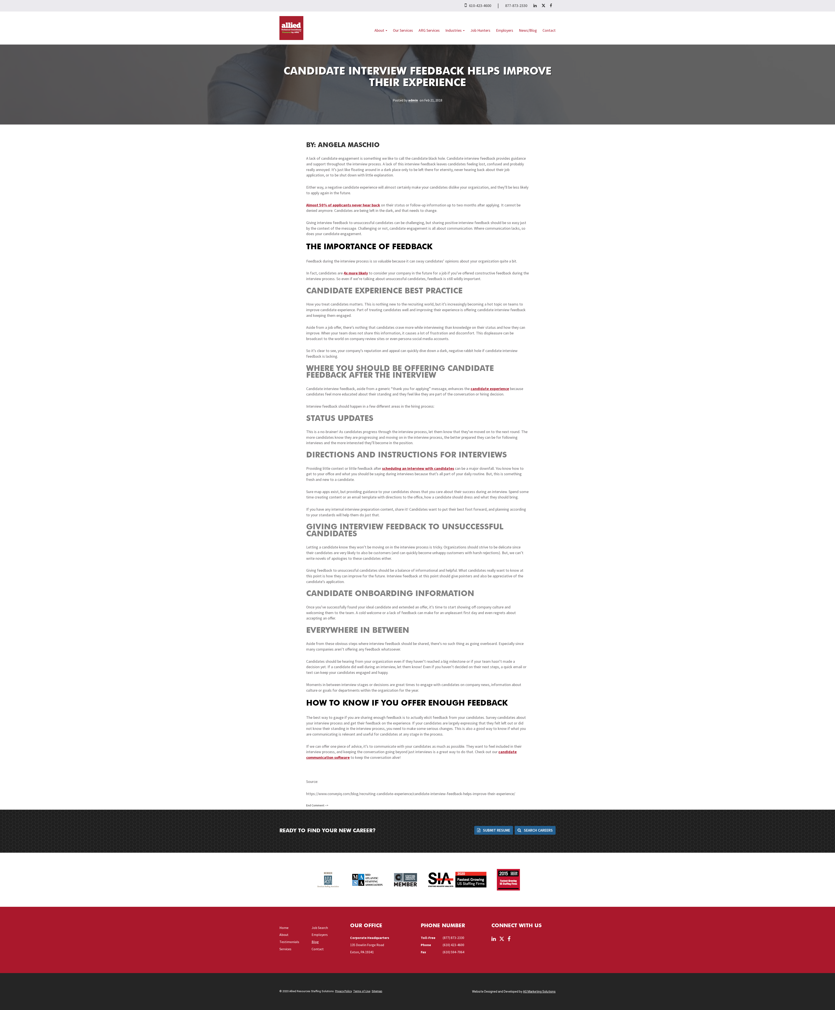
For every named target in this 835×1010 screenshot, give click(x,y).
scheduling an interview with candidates (418, 468)
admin (413, 100)
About (284, 934)
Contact (549, 30)
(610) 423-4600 (453, 945)
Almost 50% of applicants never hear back (343, 205)
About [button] (379, 30)
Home (284, 927)
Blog (315, 942)
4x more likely (356, 273)
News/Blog (528, 30)
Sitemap (377, 991)
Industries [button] (454, 30)
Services (285, 949)
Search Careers (538, 830)
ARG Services (429, 30)
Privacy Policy (343, 991)
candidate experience (490, 388)
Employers (504, 30)
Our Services (403, 30)
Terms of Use (361, 991)
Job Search (320, 927)
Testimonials (289, 942)
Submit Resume (496, 830)
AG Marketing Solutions (539, 991)
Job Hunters (480, 30)
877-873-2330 (516, 5)
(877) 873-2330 (453, 937)
